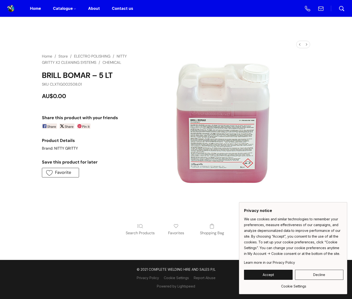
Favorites (176, 232)
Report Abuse (205, 278)
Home (47, 56)
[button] (10, 8)
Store (63, 56)
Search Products (140, 232)
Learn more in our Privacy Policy (269, 262)
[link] (293, 284)
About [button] (94, 8)
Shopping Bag (212, 232)
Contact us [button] (122, 8)
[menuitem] (299, 44)
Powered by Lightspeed (176, 286)
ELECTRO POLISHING (92, 56)
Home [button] (35, 8)
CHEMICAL (111, 62)
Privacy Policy (148, 278)
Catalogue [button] (63, 8)
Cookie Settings (176, 278)
